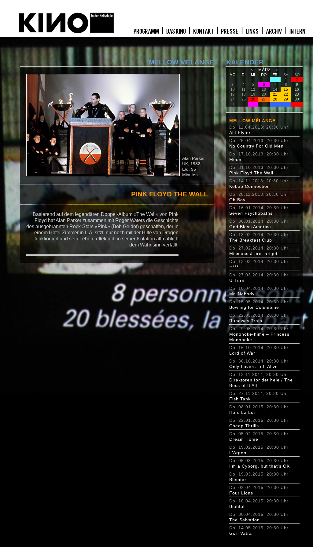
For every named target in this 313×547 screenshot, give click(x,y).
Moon (235, 159)
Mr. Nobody (242, 293)
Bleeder (237, 479)
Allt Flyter (240, 132)
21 (275, 94)
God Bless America (250, 226)
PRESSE (230, 31)
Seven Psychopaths (251, 213)
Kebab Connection (249, 186)
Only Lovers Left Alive (253, 366)
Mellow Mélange (252, 120)
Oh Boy (237, 199)
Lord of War (242, 353)
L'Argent (238, 452)
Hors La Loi (242, 412)
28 (275, 99)
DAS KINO (176, 31)
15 (286, 89)
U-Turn (237, 280)
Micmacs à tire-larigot (253, 253)
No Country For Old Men (256, 146)
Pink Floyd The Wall (251, 172)
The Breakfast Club (250, 240)
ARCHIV (274, 31)
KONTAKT (203, 31)
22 (286, 94)
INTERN (297, 31)
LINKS (252, 31)
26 (253, 99)
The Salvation (244, 519)
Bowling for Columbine (254, 307)
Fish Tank (240, 398)
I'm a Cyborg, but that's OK (259, 466)
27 (264, 99)
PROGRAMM (146, 31)
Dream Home (243, 439)
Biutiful (237, 506)
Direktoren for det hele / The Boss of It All (261, 382)
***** (233, 266)
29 (286, 99)
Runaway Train (245, 320)
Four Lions (241, 492)
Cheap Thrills (244, 425)
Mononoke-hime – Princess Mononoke (259, 337)
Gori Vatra (240, 533)
